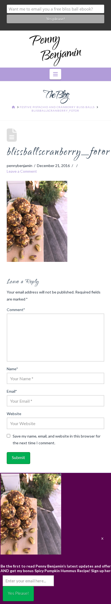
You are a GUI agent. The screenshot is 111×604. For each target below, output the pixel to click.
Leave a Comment (22, 171)
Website (14, 413)
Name (12, 368)
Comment (16, 309)
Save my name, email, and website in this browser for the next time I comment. (56, 439)
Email (12, 391)
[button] (55, 74)
